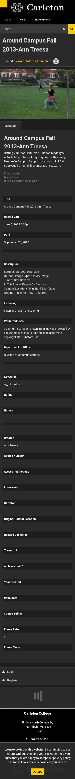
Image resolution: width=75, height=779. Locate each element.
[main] (37, 371)
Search (71, 29)
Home (23, 19)
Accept (37, 771)
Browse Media (42, 19)
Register (12, 680)
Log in (7, 19)
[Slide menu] (3, 3)
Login (10, 672)
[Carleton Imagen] (37, 7)
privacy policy (62, 758)
